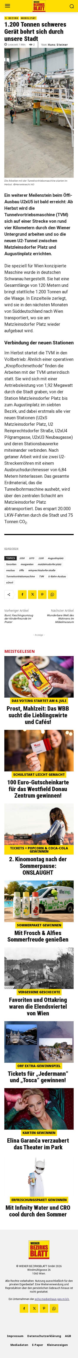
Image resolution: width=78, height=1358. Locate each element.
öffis (21, 570)
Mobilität (28, 18)
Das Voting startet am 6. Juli (39, 700)
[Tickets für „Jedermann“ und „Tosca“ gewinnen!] (39, 1042)
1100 (41, 558)
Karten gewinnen (39, 1133)
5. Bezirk (11, 18)
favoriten (11, 564)
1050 (21, 558)
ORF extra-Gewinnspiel (39, 1066)
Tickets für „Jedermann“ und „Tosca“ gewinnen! (38, 1077)
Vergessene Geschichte (39, 992)
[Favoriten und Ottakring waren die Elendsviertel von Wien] (39, 968)
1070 (31, 558)
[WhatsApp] (52, 594)
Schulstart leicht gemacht (39, 774)
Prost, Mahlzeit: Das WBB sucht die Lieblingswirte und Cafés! (38, 715)
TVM (41, 576)
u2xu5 (9, 582)
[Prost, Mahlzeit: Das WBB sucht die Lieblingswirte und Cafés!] (39, 677)
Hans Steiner (58, 45)
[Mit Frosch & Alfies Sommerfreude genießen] (39, 901)
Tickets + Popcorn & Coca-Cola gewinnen (39, 849)
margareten (27, 564)
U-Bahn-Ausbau (57, 576)
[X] (32, 594)
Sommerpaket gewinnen (39, 925)
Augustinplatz (55, 558)
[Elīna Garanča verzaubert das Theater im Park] (39, 1109)
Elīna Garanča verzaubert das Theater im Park (38, 1144)
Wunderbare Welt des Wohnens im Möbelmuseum (60, 618)
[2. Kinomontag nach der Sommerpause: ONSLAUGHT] (39, 824)
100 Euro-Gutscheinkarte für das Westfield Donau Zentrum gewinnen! (38, 789)
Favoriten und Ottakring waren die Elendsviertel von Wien (38, 1006)
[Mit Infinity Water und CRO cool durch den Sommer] (39, 1176)
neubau (10, 570)
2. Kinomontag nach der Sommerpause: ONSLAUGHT (38, 866)
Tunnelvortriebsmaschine (20, 576)
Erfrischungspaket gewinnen (39, 1200)
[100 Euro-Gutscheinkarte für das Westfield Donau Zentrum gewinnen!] (39, 750)
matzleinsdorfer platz (49, 564)
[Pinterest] (42, 594)
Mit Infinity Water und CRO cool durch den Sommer (38, 1211)
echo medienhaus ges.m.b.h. (52, 1299)
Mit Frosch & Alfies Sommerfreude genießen (37, 936)
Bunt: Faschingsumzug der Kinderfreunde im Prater (18, 618)
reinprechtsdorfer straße (41, 570)
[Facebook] (22, 594)
